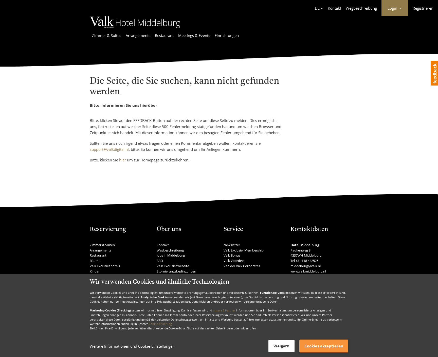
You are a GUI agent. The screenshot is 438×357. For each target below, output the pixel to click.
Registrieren (423, 8)
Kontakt (334, 8)
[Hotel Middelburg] (135, 29)
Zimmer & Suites (106, 35)
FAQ (160, 260)
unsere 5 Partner (224, 310)
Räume (95, 260)
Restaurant (164, 35)
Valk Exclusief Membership (244, 250)
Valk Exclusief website (173, 266)
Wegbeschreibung (361, 8)
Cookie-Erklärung (160, 324)
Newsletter (232, 245)
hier (122, 159)
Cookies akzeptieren (323, 345)
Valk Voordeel (234, 260)
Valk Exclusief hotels (105, 266)
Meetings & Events (194, 35)
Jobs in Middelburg (171, 255)
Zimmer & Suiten (102, 245)
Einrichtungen (227, 35)
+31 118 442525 (307, 260)
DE (317, 8)
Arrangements (138, 35)
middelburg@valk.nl (305, 266)
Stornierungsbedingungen (176, 271)
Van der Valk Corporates (242, 266)
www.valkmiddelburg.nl (308, 271)
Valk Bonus (232, 255)
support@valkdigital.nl (109, 149)
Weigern (281, 345)
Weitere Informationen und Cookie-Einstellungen (132, 346)
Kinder (95, 271)
